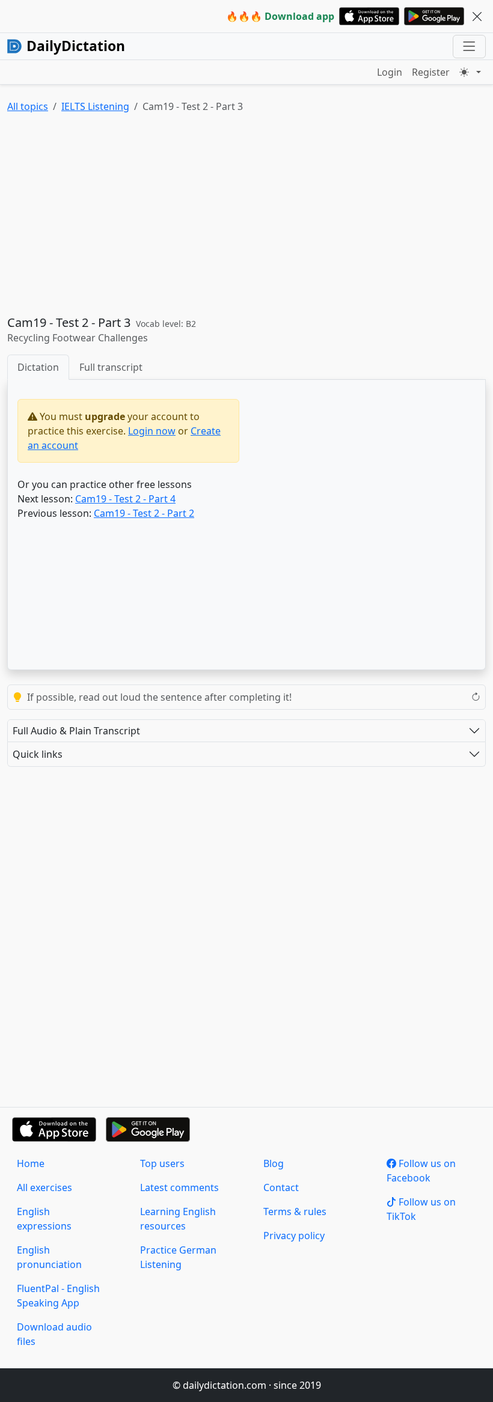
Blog (273, 1163)
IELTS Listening (95, 106)
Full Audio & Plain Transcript (76, 730)
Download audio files (54, 1334)
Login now (152, 430)
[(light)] (470, 72)
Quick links (38, 754)
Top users (162, 1163)
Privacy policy (294, 1235)
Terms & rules (294, 1211)
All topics (27, 106)
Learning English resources (178, 1219)
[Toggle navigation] (469, 46)
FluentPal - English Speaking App (58, 1295)
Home (30, 1163)
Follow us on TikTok (421, 1209)
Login (389, 72)
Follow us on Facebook (421, 1170)
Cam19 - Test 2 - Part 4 (125, 498)
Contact (281, 1187)
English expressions (44, 1219)
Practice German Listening (178, 1257)
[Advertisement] (246, 217)
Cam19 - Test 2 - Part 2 (144, 513)
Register (431, 72)
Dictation (38, 367)
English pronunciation (49, 1257)
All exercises (44, 1187)
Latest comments (179, 1187)
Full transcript (110, 367)
